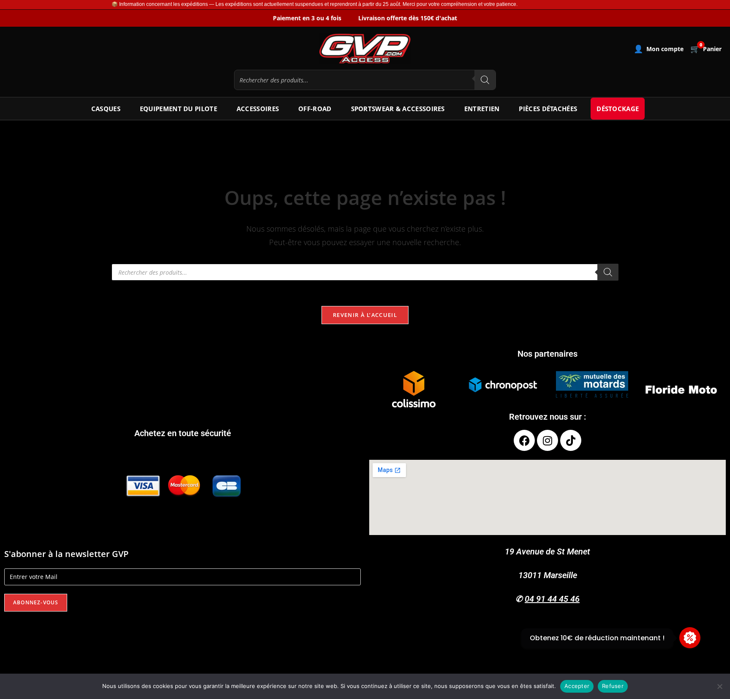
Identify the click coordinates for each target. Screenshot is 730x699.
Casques (105, 108)
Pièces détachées (548, 108)
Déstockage (618, 108)
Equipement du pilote (178, 108)
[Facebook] (524, 440)
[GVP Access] (365, 48)
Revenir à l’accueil (365, 315)
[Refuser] (719, 686)
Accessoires (258, 108)
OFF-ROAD (314, 108)
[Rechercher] (485, 80)
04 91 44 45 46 (552, 599)
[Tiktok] (570, 440)
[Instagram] (547, 440)
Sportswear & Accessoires (398, 108)
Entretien (482, 108)
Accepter (576, 686)
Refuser (613, 686)
